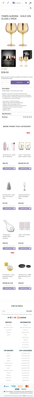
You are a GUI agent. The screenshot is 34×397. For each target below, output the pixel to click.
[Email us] (8, 317)
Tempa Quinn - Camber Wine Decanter (7, 236)
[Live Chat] (21, 317)
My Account (8, 325)
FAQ (25, 334)
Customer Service (25, 332)
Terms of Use (26, 342)
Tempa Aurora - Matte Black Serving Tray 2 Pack (24, 276)
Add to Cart (8, 168)
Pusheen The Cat (9, 363)
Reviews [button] (5, 117)
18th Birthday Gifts (25, 353)
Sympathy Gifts (25, 375)
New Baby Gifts (25, 373)
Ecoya (8, 353)
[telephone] (8, 2)
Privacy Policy (29, 314)
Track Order (8, 330)
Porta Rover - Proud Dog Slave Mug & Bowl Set (8, 276)
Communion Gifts (25, 365)
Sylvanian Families (8, 370)
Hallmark (8, 355)
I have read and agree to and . (17, 314)
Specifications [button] (6, 114)
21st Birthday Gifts (25, 355)
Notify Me (19, 82)
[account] (26, 2)
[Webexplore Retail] (17, 2)
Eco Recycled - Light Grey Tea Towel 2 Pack (9, 196)
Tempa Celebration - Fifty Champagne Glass (24, 196)
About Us (25, 325)
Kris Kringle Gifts (25, 370)
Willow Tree (8, 377)
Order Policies (25, 337)
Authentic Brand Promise (25, 327)
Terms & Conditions (18, 314)
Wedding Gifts (25, 380)
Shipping (26, 339)
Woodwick (8, 380)
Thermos (9, 373)
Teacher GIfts (25, 377)
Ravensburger (8, 365)
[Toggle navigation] (3, 3)
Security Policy (25, 347)
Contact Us (25, 330)
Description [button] (6, 88)
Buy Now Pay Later (8, 327)
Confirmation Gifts (25, 363)
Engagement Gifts (25, 368)
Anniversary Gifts (25, 358)
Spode (8, 368)
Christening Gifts (25, 360)
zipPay (8, 334)
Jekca (8, 358)
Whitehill (8, 375)
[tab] (17, 99)
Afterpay (8, 332)
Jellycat (8, 360)
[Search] (30, 8)
